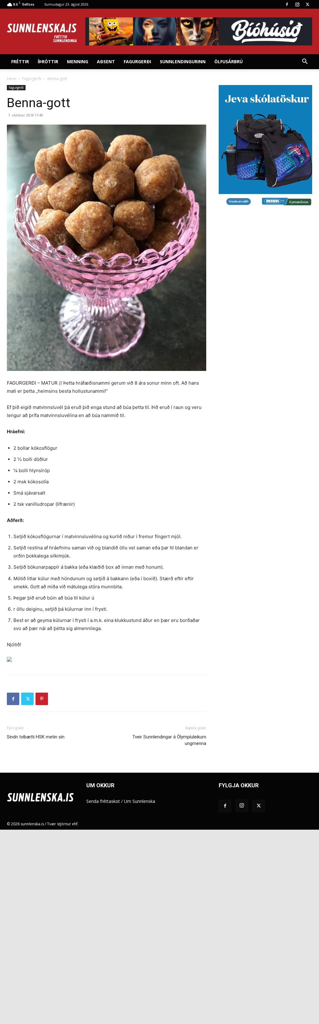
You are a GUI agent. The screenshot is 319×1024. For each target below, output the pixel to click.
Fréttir (20, 61)
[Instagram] (297, 4)
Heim (11, 78)
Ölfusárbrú (228, 61)
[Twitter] (307, 4)
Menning (77, 61)
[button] (304, 62)
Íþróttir (48, 61)
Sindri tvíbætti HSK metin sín (35, 737)
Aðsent (106, 61)
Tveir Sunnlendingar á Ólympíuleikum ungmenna (169, 740)
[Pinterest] (42, 699)
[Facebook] (287, 4)
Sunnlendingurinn (183, 61)
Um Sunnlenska (139, 801)
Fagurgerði (137, 61)
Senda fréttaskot (103, 801)
